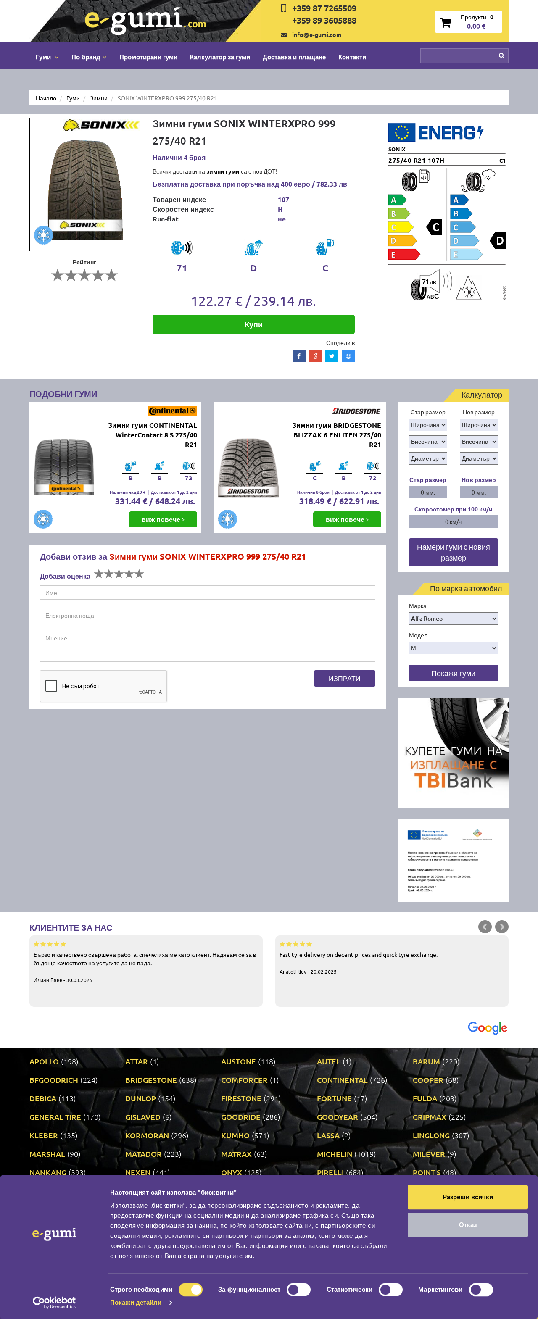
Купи (254, 324)
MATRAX (236, 1153)
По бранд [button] (85, 57)
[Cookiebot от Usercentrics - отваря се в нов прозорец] (54, 1302)
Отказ (468, 1224)
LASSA (328, 1135)
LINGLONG (431, 1135)
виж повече (162, 519)
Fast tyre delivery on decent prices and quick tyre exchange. (359, 962)
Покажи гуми (453, 673)
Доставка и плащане (294, 57)
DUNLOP (140, 1098)
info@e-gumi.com (316, 34)
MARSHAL (47, 1153)
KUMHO (235, 1135)
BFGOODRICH (53, 1080)
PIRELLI (330, 1172)
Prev (485, 927)
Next (502, 927)
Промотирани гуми (148, 57)
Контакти (352, 57)
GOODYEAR (337, 1117)
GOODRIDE (241, 1117)
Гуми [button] (44, 57)
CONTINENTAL (342, 1080)
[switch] (299, 1289)
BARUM (426, 1061)
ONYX (231, 1172)
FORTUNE (334, 1098)
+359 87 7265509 (324, 8)
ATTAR (136, 1061)
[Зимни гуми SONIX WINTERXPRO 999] (84, 185)
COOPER (428, 1080)
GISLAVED (143, 1117)
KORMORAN (147, 1135)
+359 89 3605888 (324, 20)
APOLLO (44, 1061)
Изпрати (345, 678)
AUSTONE (238, 1061)
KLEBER (43, 1135)
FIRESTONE (241, 1098)
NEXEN (137, 1172)
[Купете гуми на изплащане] (453, 752)
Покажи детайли (135, 1302)
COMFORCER (244, 1080)
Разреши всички (468, 1197)
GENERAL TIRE (55, 1117)
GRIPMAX (429, 1117)
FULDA (425, 1098)
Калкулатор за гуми (220, 57)
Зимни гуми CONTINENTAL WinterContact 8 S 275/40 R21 (152, 435)
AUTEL (328, 1061)
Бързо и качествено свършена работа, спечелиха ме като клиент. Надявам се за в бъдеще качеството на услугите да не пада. (145, 966)
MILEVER (429, 1153)
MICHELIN (334, 1153)
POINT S (427, 1172)
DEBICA (42, 1098)
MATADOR (143, 1153)
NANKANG (47, 1172)
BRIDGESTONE (151, 1080)
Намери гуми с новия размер (453, 552)
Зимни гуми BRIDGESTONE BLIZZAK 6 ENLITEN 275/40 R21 (336, 435)
